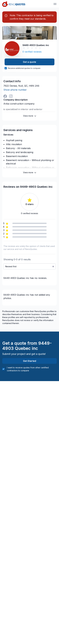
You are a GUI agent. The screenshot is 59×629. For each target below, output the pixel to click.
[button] (55, 4)
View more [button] (28, 116)
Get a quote (29, 61)
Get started (29, 361)
